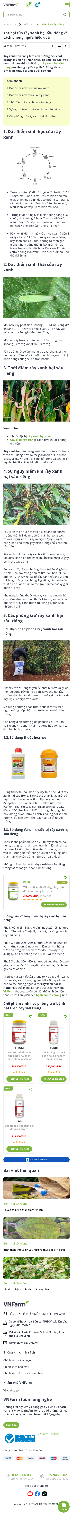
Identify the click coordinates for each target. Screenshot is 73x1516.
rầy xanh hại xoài (39, 436)
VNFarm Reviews (48, 1434)
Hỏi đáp (28, 24)
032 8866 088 (22, 1475)
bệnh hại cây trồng (48, 995)
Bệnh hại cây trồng (52, 24)
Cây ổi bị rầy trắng (22, 440)
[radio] (24, 899)
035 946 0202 (57, 1475)
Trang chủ (10, 24)
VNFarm (8, 991)
